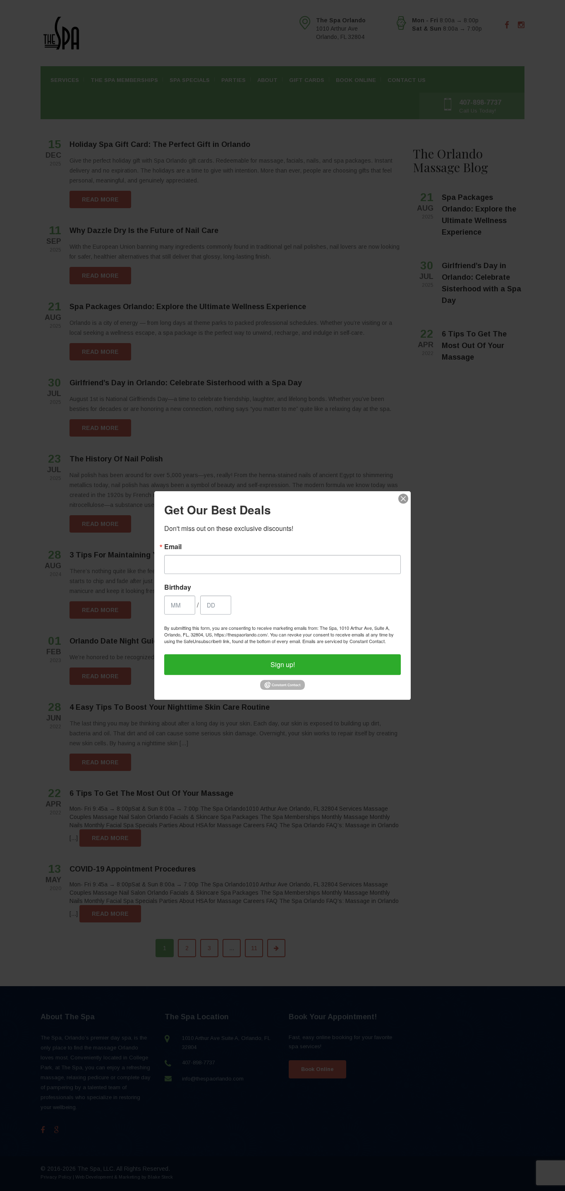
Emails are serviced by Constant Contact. (344, 641)
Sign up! (283, 664)
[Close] (403, 499)
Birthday (177, 587)
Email (173, 546)
